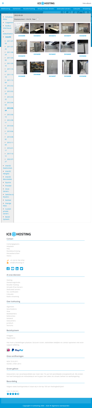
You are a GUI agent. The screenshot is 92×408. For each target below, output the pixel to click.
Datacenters (11, 321)
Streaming (86, 9)
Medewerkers (12, 314)
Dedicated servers (63, 9)
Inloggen (10, 336)
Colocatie (76, 9)
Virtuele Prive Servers (15, 287)
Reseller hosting (13, 285)
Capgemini (9, 22)
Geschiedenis (12, 309)
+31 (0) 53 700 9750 (17, 260)
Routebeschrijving (13, 251)
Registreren (11, 338)
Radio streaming (13, 296)
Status (9, 256)
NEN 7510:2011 (12, 361)
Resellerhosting (29, 9)
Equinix (8, 182)
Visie (8, 311)
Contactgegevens (13, 244)
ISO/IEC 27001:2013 (14, 364)
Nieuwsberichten (13, 253)
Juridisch (10, 323)
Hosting (9, 280)
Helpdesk (10, 246)
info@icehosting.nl (17, 263)
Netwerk (10, 318)
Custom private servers (7, 211)
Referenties (11, 316)
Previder (8, 186)
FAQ (8, 249)
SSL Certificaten (12, 292)
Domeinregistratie (13, 282)
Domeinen (17, 9)
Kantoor (8, 200)
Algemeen (10, 307)
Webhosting (5, 9)
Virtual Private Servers (46, 9)
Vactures (10, 325)
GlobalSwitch (8, 34)
